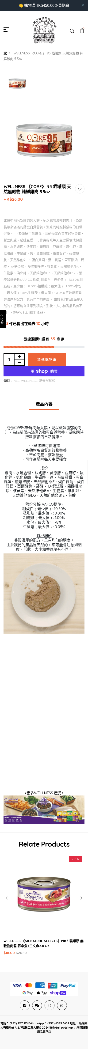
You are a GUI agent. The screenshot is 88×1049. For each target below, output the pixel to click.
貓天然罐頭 (47, 381)
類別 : (8, 381)
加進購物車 (47, 359)
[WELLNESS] (44, 809)
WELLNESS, (30, 381)
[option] (17, 83)
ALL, (17, 381)
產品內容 (44, 404)
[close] (83, 5)
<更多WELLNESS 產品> (44, 793)
